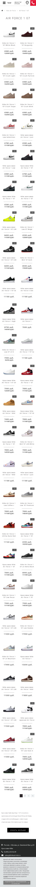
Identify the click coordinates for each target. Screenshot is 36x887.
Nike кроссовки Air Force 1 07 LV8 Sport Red (9, 751)
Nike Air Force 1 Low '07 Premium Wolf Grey (27, 505)
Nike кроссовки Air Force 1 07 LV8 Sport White (9, 628)
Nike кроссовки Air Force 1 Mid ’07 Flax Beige (9, 413)
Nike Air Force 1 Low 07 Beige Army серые (27, 229)
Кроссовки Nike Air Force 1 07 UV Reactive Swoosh (9, 383)
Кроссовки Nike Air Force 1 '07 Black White (9, 444)
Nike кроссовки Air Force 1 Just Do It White (27, 137)
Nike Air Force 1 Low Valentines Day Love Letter (9, 137)
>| (32, 796)
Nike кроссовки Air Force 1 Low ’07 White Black (9, 168)
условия (5, 876)
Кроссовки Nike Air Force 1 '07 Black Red (27, 168)
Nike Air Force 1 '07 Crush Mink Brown (27, 106)
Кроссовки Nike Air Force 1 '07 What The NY (27, 536)
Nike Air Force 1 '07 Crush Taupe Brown (9, 106)
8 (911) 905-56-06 (33, 3)
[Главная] (2, 10)
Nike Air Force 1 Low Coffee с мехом (9, 505)
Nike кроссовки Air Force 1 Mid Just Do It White (8, 475)
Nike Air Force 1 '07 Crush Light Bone (9, 76)
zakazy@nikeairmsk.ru (13, 855)
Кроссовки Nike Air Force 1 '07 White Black (27, 781)
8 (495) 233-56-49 (10, 852)
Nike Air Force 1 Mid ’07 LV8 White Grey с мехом (27, 444)
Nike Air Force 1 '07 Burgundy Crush (27, 45)
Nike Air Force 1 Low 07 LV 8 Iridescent (9, 352)
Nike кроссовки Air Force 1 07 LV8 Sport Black (9, 689)
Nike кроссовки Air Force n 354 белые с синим (27, 291)
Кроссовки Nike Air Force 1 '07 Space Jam (9, 781)
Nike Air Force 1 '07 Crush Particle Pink (27, 76)
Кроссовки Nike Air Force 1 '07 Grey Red (9, 199)
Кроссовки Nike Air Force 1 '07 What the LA (9, 567)
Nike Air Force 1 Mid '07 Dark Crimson (27, 260)
